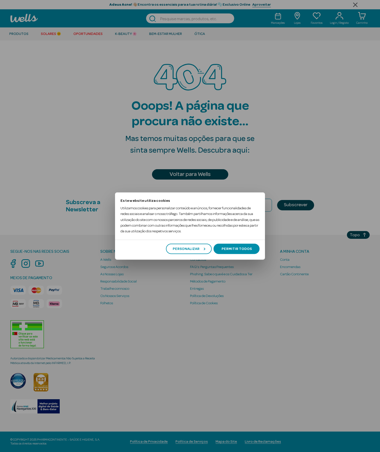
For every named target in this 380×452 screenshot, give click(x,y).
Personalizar (186, 248)
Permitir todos (237, 248)
